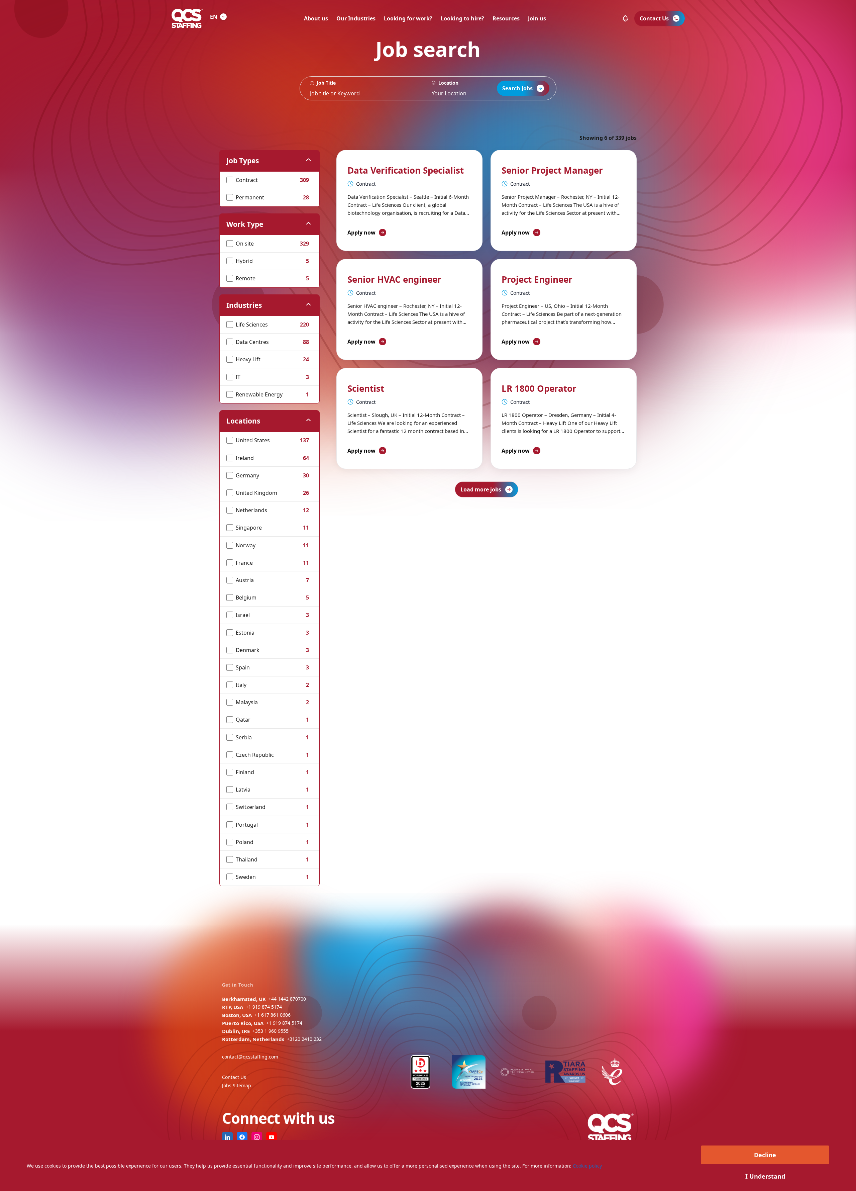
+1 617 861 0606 (272, 1015)
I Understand (765, 1176)
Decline (765, 1155)
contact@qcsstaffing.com (250, 1056)
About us (316, 18)
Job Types (242, 160)
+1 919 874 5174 (264, 1007)
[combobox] (468, 88)
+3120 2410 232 (304, 1039)
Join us (537, 18)
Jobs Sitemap (236, 1085)
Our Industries (356, 18)
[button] (625, 18)
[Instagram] (256, 1137)
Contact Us (234, 1077)
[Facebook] (242, 1137)
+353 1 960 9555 (270, 1031)
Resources (506, 18)
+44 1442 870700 (287, 999)
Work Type (244, 224)
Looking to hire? (462, 18)
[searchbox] (364, 88)
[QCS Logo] (187, 18)
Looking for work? (408, 18)
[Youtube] (271, 1137)
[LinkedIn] (227, 1137)
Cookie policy (587, 1166)
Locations (243, 421)
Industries (244, 305)
